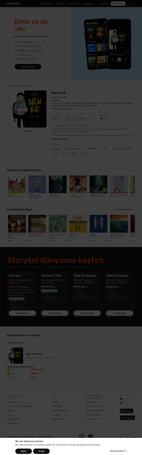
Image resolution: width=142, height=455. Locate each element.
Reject (23, 451)
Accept (41, 451)
